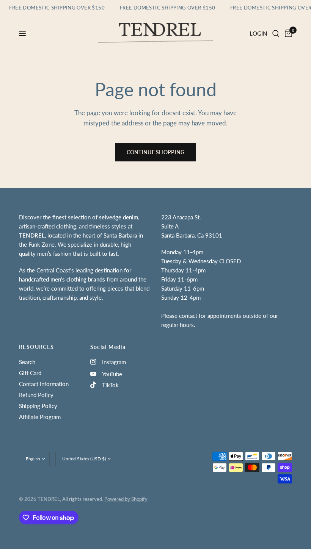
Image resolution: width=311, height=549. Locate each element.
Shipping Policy (38, 405)
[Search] (276, 34)
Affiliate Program (40, 416)
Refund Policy (36, 394)
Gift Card (30, 372)
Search (27, 361)
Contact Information (44, 383)
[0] (287, 34)
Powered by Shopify (126, 499)
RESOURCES (36, 347)
